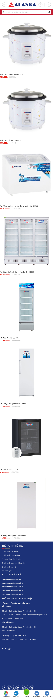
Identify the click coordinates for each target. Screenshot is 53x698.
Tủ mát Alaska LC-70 (9, 469)
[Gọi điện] (26, 692)
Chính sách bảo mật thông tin (13, 563)
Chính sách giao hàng (10, 551)
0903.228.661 (7, 579)
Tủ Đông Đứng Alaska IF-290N (13, 404)
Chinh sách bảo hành (10, 567)
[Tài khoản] (49, 4)
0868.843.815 (7, 587)
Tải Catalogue (7, 571)
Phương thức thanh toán (11, 559)
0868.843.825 (7, 590)
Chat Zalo (16, 696)
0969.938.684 (7, 583)
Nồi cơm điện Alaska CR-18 (11, 74)
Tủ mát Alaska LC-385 (9, 338)
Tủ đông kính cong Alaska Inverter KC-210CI (19, 206)
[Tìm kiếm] (49, 12)
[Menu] (4, 4)
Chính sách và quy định (11, 555)
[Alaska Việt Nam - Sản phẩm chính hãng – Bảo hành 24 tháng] (22, 4)
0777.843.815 (7, 594)
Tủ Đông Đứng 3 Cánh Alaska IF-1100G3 (17, 272)
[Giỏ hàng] (40, 4)
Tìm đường (6, 696)
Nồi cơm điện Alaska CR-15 (11, 140)
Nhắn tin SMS (47, 696)
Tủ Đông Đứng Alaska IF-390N (13, 535)
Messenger (36, 696)
